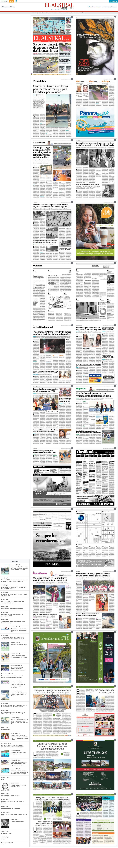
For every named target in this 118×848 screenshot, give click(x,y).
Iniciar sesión (113, 6)
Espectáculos (82, 13)
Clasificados (73, 13)
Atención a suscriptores (95, 6)
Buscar (13, 6)
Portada (34, 13)
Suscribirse (105, 6)
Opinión (48, 13)
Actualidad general (57, 13)
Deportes (66, 13)
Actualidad (41, 13)
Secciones (5, 6)
